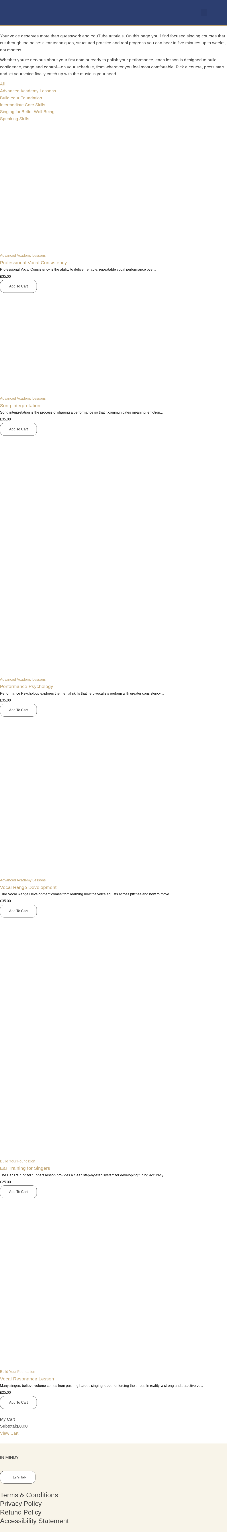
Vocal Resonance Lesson (27, 1378)
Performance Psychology (26, 686)
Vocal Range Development (28, 887)
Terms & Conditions (29, 1495)
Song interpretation (20, 405)
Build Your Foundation (17, 1161)
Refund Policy (20, 1512)
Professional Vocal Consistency (33, 262)
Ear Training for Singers (25, 1168)
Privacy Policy (21, 1503)
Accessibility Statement (34, 1520)
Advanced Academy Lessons (23, 255)
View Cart (9, 1433)
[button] (204, 12)
